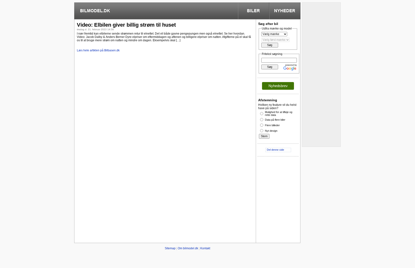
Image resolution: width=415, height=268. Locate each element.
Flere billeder (272, 125)
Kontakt (205, 248)
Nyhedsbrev (278, 86)
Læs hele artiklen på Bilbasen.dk (98, 50)
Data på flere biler (275, 119)
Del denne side (275, 149)
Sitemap (170, 248)
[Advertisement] (165, 90)
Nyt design (271, 130)
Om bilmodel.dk (188, 248)
